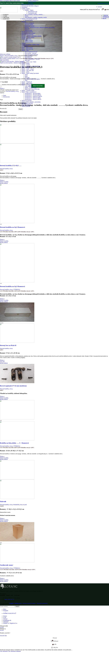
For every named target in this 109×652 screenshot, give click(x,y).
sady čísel (27, 60)
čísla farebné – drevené (30, 53)
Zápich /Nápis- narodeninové (29, 92)
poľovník (27, 77)
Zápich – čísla (25, 50)
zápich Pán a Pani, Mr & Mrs (32, 89)
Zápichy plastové (26, 106)
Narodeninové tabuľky (27, 31)
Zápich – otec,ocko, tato (28, 70)
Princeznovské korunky (27, 34)
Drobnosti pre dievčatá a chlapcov (30, 6)
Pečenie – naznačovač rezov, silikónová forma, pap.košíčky (40, 27)
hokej (26, 76)
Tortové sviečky (29, 41)
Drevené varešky (29, 24)
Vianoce (24, 43)
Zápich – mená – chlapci (28, 69)
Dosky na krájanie (29, 23)
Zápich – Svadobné (26, 84)
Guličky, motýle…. (26, 8)
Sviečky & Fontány (26, 39)
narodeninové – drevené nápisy (32, 93)
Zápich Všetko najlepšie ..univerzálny (31, 102)
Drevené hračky (29, 20)
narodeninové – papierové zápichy (33, 96)
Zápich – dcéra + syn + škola (29, 62)
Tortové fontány (29, 40)
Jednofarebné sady (32, 11)
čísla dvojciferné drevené (31, 51)
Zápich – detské (26, 63)
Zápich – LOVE (26, 64)
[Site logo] (9, 12)
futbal (26, 74)
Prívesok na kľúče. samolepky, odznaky (32, 36)
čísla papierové (28, 56)
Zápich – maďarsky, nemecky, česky (31, 66)
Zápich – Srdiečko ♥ (27, 82)
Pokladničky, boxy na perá (28, 33)
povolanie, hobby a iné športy (32, 79)
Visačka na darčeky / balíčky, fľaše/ (30, 44)
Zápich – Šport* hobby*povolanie (30, 73)
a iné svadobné (28, 86)
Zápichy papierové (26, 105)
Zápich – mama (25, 67)
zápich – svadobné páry (31, 87)
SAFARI (30, 3)
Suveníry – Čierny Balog (28, 37)
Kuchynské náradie (29, 26)
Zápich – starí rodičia (27, 83)
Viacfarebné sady (32, 13)
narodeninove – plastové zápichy (33, 99)
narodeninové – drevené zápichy (33, 94)
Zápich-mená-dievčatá (27, 103)
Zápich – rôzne (25, 72)
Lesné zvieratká (32, 1)
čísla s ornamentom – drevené (32, 59)
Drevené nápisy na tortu (28, 4)
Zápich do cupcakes (27, 100)
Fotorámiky (24, 7)
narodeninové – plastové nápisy (33, 97)
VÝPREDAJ (25, 46)
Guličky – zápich (29, 10)
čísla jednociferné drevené (31, 54)
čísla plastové (28, 57)
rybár (26, 80)
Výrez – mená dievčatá (27, 49)
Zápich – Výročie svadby (28, 90)
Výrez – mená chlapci (27, 47)
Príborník (27, 29)
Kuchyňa (24, 21)
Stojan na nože (28, 30)
